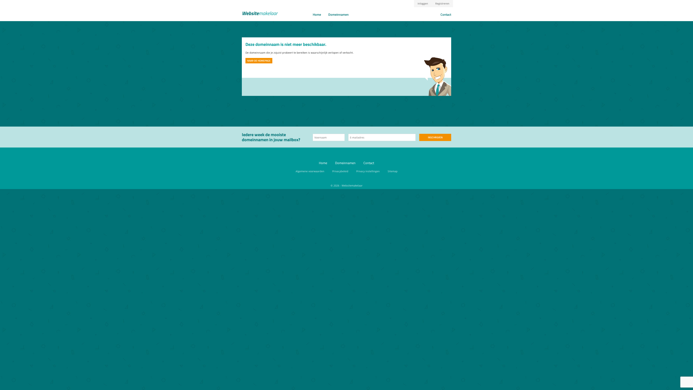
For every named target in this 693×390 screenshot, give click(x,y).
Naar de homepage (259, 60)
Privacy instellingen (368, 171)
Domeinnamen (338, 14)
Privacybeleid (340, 171)
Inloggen (423, 3)
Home (317, 14)
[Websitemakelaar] (260, 14)
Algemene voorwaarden (310, 171)
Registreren (442, 3)
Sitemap (393, 171)
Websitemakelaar (352, 185)
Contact (446, 14)
